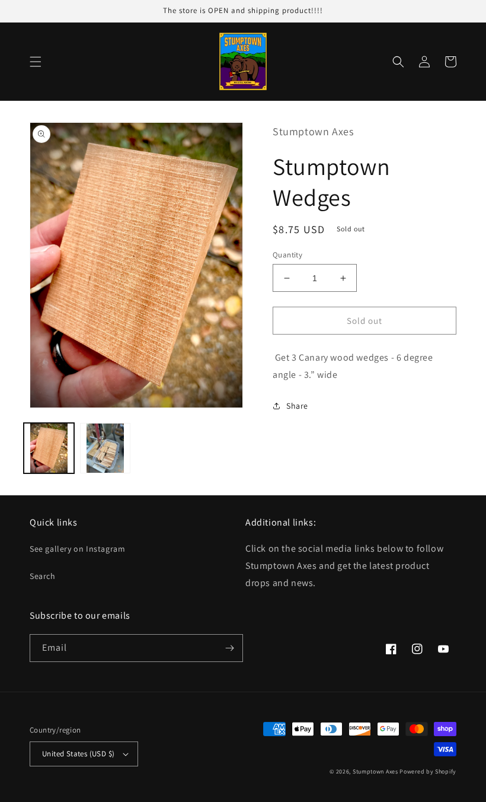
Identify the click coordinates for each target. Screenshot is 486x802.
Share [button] (297, 405)
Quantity (287, 255)
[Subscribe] (229, 648)
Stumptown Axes (375, 771)
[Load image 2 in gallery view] (105, 448)
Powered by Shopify (427, 771)
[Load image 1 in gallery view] (49, 448)
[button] (36, 62)
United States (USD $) (78, 754)
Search (43, 576)
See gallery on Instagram (77, 548)
